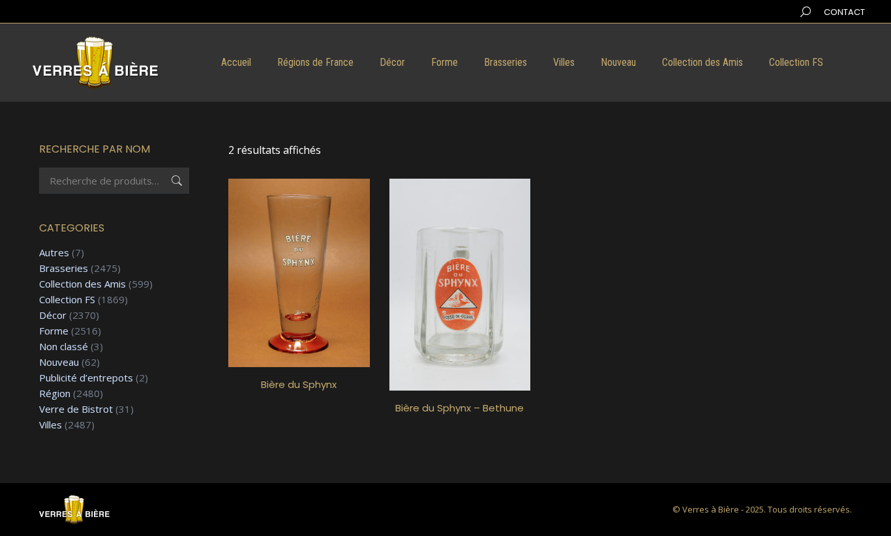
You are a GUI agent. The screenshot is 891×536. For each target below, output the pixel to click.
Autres (54, 252)
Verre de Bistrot (76, 409)
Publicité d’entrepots (86, 378)
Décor (53, 315)
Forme (53, 331)
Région (54, 393)
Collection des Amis (82, 284)
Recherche (175, 181)
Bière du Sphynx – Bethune (459, 408)
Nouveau (59, 362)
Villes (50, 425)
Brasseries (63, 268)
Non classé (63, 346)
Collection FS (67, 299)
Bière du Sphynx (299, 384)
